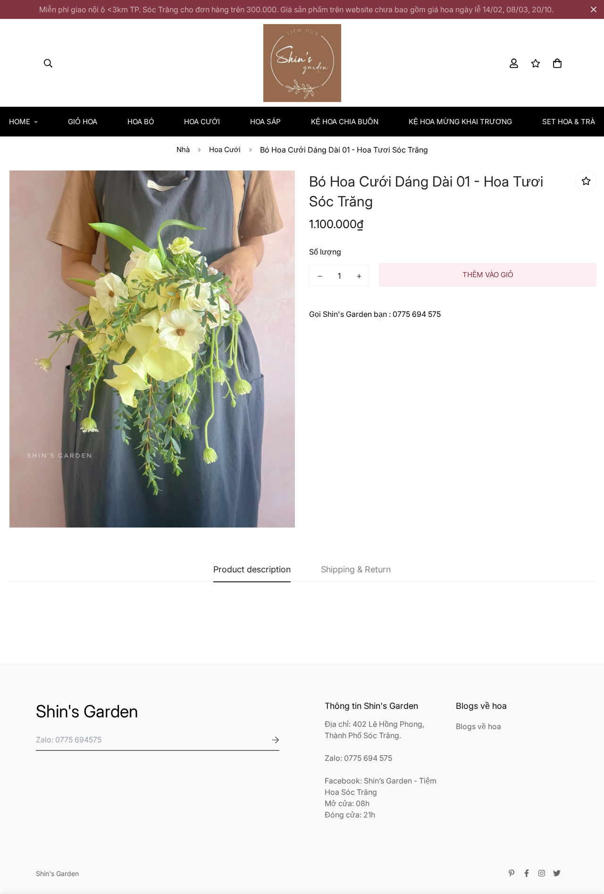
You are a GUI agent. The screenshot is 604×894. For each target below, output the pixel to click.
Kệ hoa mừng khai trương (460, 121)
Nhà (183, 149)
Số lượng (325, 251)
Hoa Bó (140, 121)
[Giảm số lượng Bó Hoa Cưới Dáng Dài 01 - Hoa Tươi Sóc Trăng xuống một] (320, 276)
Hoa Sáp (265, 121)
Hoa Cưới (202, 121)
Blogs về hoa (478, 726)
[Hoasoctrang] (302, 63)
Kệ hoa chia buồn (344, 121)
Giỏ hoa (82, 121)
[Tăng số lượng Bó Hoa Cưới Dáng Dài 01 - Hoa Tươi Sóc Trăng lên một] (359, 276)
